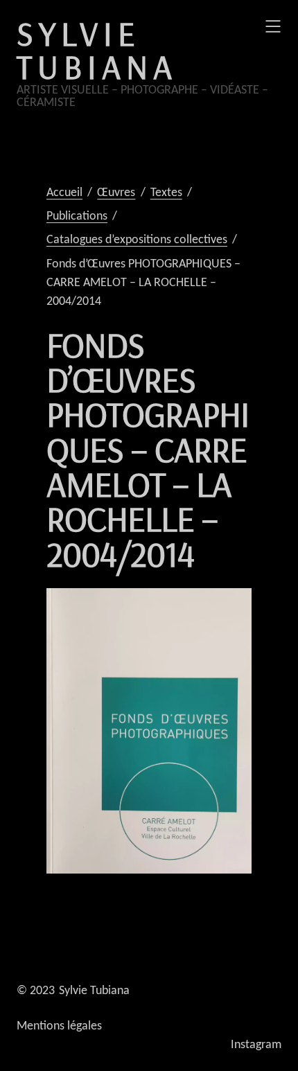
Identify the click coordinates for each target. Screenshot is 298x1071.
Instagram (256, 1045)
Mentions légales (59, 1026)
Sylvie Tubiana (97, 49)
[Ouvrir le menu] (273, 26)
